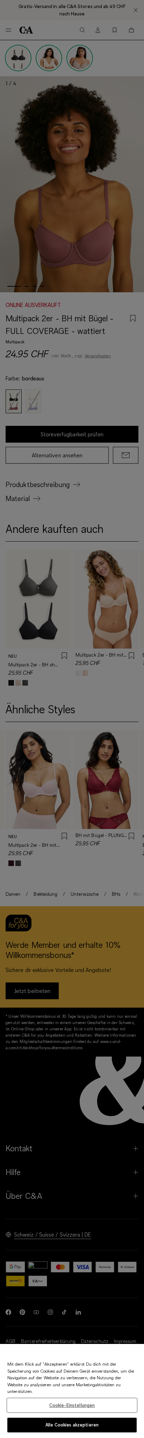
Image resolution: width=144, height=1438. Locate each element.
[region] (72, 1391)
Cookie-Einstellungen (72, 1405)
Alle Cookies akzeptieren (72, 1425)
